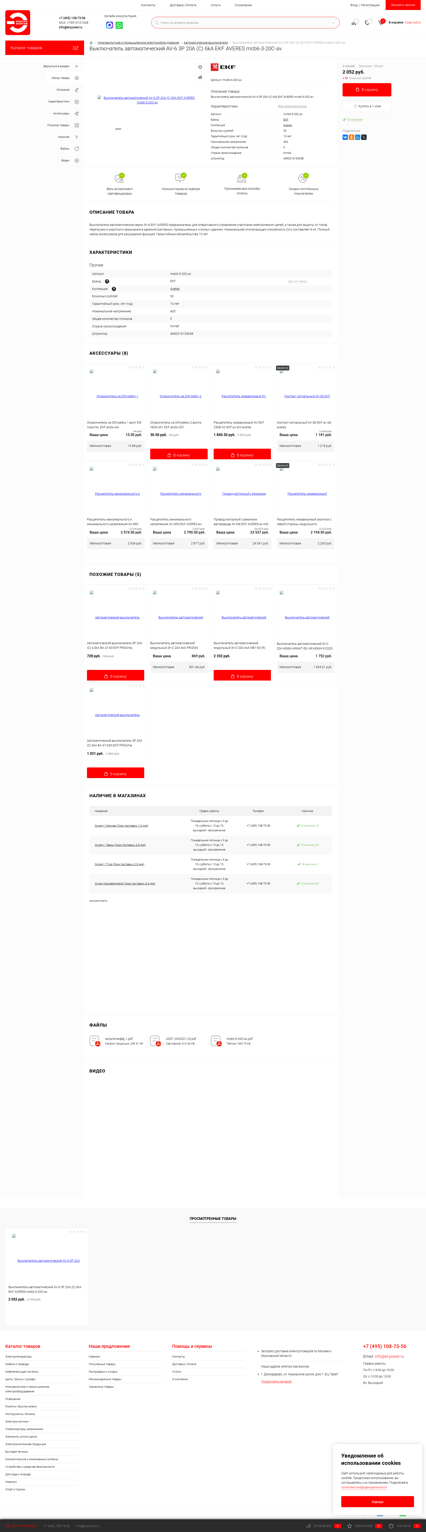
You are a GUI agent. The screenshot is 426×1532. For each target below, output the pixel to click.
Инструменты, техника (20, 1414)
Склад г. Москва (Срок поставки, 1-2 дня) (121, 825)
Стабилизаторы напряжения (24, 1429)
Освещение (12, 1399)
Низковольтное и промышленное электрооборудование (27, 1389)
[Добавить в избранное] (200, 67)
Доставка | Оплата (183, 5)
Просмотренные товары (213, 1219)
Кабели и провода (17, 1364)
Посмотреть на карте (276, 1381)
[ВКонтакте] (345, 137)
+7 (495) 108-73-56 (72, 18)
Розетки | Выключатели (21, 1406)
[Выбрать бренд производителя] (107, 281)
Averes (287, 125)
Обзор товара (60, 78)
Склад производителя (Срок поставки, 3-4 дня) (125, 883)
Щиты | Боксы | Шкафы (20, 1379)
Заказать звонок (403, 5)
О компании (243, 5)
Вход (354, 5)
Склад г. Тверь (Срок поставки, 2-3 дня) (120, 845)
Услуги (216, 5)
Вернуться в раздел (56, 66)
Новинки (11, 1481)
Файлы (64, 148)
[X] (364, 137)
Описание (63, 89)
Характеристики (58, 101)
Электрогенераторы (18, 1356)
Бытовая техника (16, 1451)
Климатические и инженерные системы (31, 1459)
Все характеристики (292, 106)
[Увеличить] (147, 100)
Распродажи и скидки (103, 1371)
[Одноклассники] (351, 137)
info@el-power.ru (70, 27)
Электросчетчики (17, 1421)
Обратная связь (24, 1526)
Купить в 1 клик (370, 106)
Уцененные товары (101, 1386)
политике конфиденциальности (364, 1487)
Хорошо (377, 1502)
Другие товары (298, 281)
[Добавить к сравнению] (200, 77)
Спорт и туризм (15, 1489)
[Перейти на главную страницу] (30, 22)
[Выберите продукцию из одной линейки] (114, 289)
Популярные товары (102, 1364)
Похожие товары (58, 125)
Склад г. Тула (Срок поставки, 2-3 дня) (119, 864)
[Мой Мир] (357, 137)
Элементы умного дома (21, 1436)
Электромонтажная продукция (25, 1444)
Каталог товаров (26, 47)
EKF (285, 119)
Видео (65, 160)
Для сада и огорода (18, 1474)
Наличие (63, 137)
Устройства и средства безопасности (30, 1466)
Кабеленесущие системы (22, 1371)
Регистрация (370, 5)
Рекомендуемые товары (105, 1379)
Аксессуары (61, 113)
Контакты (148, 5)
